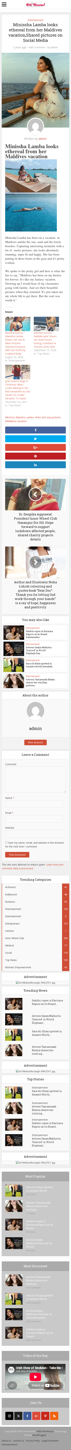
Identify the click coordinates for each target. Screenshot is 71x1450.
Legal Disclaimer (50, 1440)
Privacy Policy (33, 1440)
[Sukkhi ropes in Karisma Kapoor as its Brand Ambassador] (18, 1004)
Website (9, 827)
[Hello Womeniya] (35, 4)
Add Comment (37, 47)
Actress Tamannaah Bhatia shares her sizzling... (44, 1050)
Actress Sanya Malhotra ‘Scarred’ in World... (39, 1243)
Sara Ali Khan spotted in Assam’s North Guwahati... (40, 665)
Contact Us (18, 1440)
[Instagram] (9, 1416)
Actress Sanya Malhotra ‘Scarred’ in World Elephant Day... (39, 650)
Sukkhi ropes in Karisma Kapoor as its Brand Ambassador (39, 634)
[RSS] (54, 1416)
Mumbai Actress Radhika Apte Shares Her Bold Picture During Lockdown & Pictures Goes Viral (45, 339)
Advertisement (9, 1444)
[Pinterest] (45, 1416)
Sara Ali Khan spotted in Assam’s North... (47, 1033)
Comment (10, 764)
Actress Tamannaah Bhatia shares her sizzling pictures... (40, 682)
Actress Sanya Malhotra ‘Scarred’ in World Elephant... (46, 1019)
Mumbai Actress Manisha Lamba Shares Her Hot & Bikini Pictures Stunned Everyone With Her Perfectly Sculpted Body (15, 343)
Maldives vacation (17, 421)
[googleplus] (36, 1416)
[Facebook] (27, 1416)
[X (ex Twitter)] (18, 1416)
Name (9, 798)
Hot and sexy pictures (49, 417)
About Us (6, 1440)
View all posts (35, 742)
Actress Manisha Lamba (20, 417)
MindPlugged (39, 1435)
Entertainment (35, 20)
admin (54, 47)
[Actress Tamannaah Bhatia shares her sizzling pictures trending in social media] (18, 1050)
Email (9, 812)
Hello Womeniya (44, 1431)
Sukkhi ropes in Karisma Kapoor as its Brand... (47, 1002)
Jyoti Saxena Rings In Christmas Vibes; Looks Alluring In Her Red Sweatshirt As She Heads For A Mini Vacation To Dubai (17, 389)
